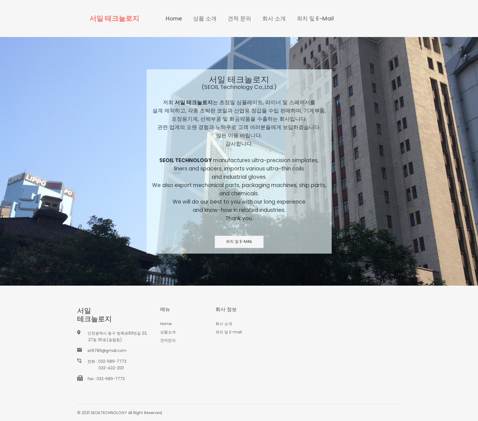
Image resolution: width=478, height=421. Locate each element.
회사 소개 (274, 18)
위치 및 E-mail (315, 18)
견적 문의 (239, 18)
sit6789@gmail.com (106, 350)
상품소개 (168, 332)
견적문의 (168, 340)
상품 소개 (205, 18)
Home (174, 18)
